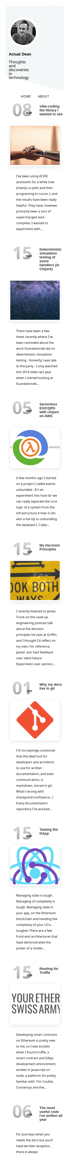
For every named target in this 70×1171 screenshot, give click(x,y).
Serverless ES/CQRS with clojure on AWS (49, 410)
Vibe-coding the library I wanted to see (51, 110)
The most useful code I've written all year (50, 1114)
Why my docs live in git (50, 686)
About (43, 96)
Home (26, 96)
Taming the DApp (48, 831)
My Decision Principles (49, 547)
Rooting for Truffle (48, 971)
